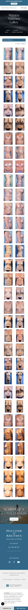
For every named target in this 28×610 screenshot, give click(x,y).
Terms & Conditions (7, 579)
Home (8, 30)
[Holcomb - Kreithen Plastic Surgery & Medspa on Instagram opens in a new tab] (9, 562)
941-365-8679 (12, 602)
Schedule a (14, 511)
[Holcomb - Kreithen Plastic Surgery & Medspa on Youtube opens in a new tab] (18, 562)
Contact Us (14, 519)
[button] (2, 603)
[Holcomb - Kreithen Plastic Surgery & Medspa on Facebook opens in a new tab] (14, 562)
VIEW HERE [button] (14, 3)
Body (6, 32)
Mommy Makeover (17, 32)
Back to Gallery (21, 43)
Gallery (15, 30)
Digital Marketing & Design (16, 585)
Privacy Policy (17, 579)
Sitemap (23, 579)
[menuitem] (9, 562)
